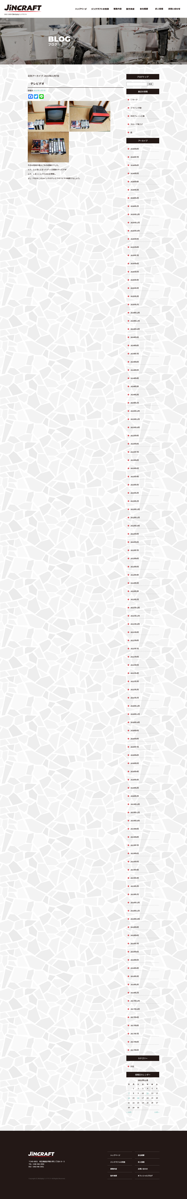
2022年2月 (134, 591)
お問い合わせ (174, 8)
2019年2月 (134, 886)
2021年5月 (134, 665)
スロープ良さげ (136, 124)
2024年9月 (134, 337)
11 (148, 1093)
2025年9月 (134, 239)
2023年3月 (134, 484)
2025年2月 (134, 296)
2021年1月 (134, 697)
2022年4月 (134, 574)
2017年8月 (134, 1025)
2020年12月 (135, 706)
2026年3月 (134, 189)
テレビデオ (37, 83)
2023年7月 (134, 452)
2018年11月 (135, 910)
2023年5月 (134, 468)
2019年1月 (134, 894)
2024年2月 (134, 394)
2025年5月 (134, 271)
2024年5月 (134, 370)
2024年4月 (134, 378)
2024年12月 (135, 312)
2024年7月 (134, 353)
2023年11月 (135, 419)
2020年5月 (134, 763)
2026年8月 (134, 148)
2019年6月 (134, 853)
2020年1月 (134, 796)
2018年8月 (134, 935)
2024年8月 (134, 345)
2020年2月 (134, 787)
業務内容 (118, 8)
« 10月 (128, 1112)
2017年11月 (135, 1001)
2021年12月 (135, 607)
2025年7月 (134, 255)
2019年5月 (134, 861)
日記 (132, 1066)
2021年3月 (134, 681)
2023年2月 (134, 493)
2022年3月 (134, 583)
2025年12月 (135, 214)
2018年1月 (134, 992)
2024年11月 (135, 321)
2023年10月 (135, 427)
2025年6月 (134, 263)
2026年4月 (134, 181)
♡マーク (134, 99)
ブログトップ (143, 76)
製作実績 (130, 8)
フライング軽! (136, 108)
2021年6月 (134, 656)
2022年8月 (134, 542)
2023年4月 (134, 476)
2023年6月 (134, 460)
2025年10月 (135, 230)
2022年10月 (135, 525)
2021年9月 (134, 632)
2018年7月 (134, 943)
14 (129, 1098)
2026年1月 (134, 206)
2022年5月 (134, 566)
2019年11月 (135, 812)
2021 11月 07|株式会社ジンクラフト (15, 14)
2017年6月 (134, 1041)
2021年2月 (134, 689)
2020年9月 (134, 730)
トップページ (80, 8)
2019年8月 (134, 837)
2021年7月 (134, 648)
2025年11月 (135, 222)
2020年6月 (134, 755)
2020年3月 (134, 779)
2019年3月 (134, 878)
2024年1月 (134, 402)
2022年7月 (134, 550)
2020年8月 (134, 738)
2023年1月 (134, 501)
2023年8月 (134, 443)
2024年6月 (134, 361)
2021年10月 (135, 624)
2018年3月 (134, 976)
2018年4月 (134, 968)
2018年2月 (134, 984)
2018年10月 (135, 919)
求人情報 (158, 8)
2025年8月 (134, 247)
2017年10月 (135, 1009)
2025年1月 (134, 304)
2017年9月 (134, 1017)
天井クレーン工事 (137, 116)
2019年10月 (135, 820)
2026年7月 (134, 157)
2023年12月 (135, 411)
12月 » (156, 1112)
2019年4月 (134, 869)
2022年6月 (134, 558)
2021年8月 (134, 640)
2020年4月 (134, 771)
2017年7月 (134, 1033)
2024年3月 (134, 386)
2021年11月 (135, 615)
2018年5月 (134, 960)
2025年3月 (134, 288)
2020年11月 (135, 714)
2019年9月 (134, 828)
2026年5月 (134, 173)
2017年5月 (134, 1050)
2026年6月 (134, 165)
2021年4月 (134, 673)
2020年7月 (134, 747)
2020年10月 (135, 722)
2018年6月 (134, 951)
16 (138, 1098)
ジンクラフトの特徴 (100, 8)
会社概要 (143, 8)
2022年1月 (134, 599)
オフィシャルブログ (145, 1175)
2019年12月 (135, 804)
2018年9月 (134, 927)
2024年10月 (135, 329)
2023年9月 (134, 435)
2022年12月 (135, 509)
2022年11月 (135, 517)
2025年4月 (134, 280)
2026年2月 (134, 198)
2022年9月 (134, 534)
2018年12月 (135, 902)
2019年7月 (134, 845)
